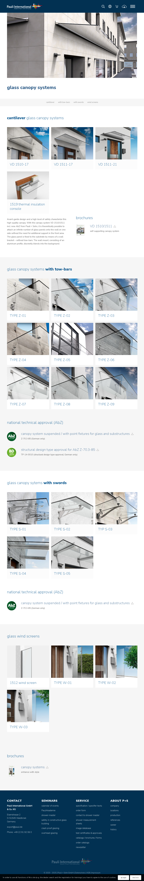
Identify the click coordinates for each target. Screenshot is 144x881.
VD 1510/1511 (101, 226)
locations (114, 810)
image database (83, 828)
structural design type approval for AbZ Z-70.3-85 (58, 449)
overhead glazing (49, 833)
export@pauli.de (14, 827)
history (113, 829)
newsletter (81, 847)
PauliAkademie (48, 810)
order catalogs (82, 842)
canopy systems (33, 767)
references (115, 820)
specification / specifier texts (89, 805)
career (113, 824)
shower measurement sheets (86, 822)
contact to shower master (87, 815)
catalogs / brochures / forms (89, 837)
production (115, 815)
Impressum (95, 873)
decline (135, 877)
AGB (88, 873)
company (114, 805)
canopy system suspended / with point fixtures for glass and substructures (75, 433)
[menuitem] (132, 6)
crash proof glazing (50, 828)
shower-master (48, 815)
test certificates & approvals (89, 833)
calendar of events (50, 805)
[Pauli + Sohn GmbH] (24, 6)
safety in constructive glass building (54, 822)
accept (123, 877)
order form (81, 810)
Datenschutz (80, 873)
